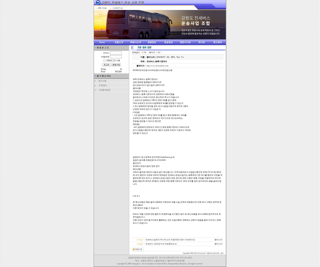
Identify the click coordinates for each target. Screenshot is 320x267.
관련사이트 (185, 42)
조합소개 (118, 42)
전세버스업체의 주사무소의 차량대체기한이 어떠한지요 (171, 240)
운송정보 (168, 42)
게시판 (201, 42)
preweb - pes (218, 253)
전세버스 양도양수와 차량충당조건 (161, 244)
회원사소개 (135, 42)
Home (102, 42)
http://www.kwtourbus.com (157, 66)
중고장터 (217, 42)
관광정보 (152, 42)
